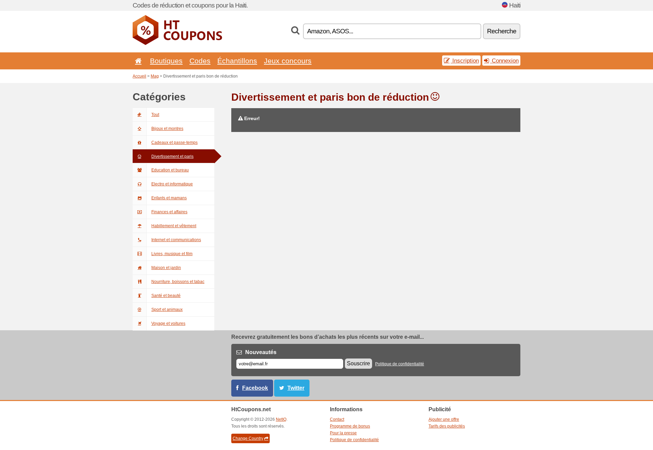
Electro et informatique (172, 184)
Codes (200, 61)
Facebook (255, 388)
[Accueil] (137, 61)
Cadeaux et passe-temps (174, 142)
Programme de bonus (350, 426)
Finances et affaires (169, 212)
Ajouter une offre (444, 419)
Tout (155, 114)
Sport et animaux (167, 309)
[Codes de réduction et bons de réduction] (177, 43)
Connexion (504, 60)
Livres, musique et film (171, 253)
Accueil (139, 76)
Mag (155, 76)
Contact (337, 419)
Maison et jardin (166, 267)
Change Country (248, 438)
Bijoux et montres (167, 128)
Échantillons (237, 61)
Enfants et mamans (169, 198)
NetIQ (281, 419)
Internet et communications (176, 239)
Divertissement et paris (172, 156)
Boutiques (166, 61)
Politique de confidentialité (399, 364)
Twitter (295, 388)
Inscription (465, 60)
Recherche (501, 31)
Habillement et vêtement (173, 225)
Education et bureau (170, 170)
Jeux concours (288, 61)
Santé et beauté (166, 295)
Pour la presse (343, 433)
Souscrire (358, 363)
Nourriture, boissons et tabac (177, 281)
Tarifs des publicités (447, 426)
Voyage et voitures (168, 323)
